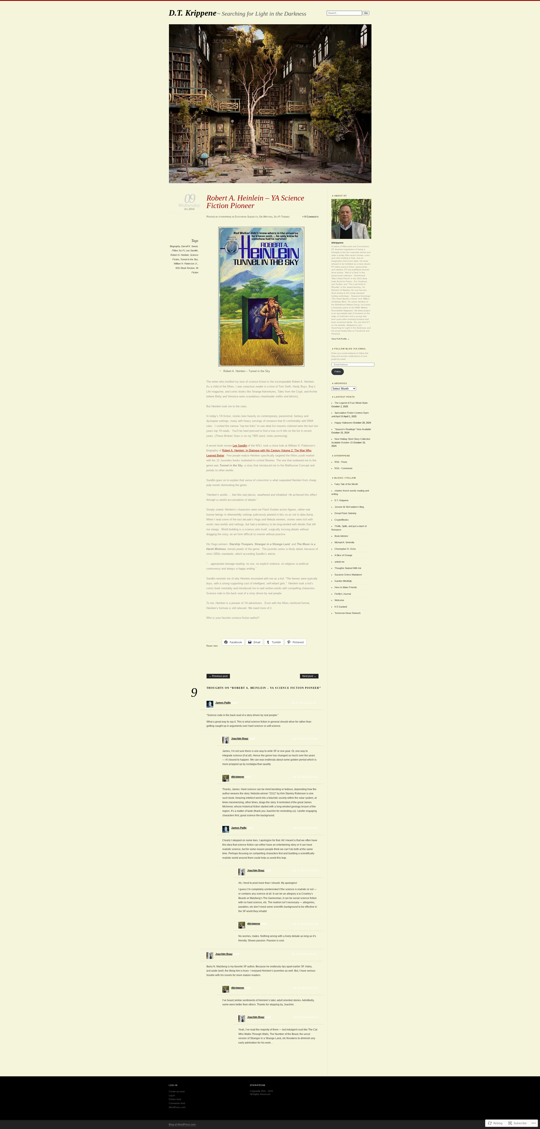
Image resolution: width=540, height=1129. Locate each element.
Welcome (339, 600)
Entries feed (175, 1099)
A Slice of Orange (343, 555)
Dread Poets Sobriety (345, 513)
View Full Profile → (340, 339)
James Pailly (223, 702)
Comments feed (177, 1103)
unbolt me (339, 561)
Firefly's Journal (343, 594)
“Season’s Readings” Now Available (353, 429)
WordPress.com (177, 1107)
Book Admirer (341, 536)
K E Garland (341, 606)
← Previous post (218, 676)
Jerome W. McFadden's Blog (349, 507)
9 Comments (311, 216)
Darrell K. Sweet (189, 246)
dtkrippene (225, 216)
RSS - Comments (343, 468)
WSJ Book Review (185, 268)
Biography (175, 246)
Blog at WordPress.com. (182, 1124)
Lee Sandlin (192, 250)
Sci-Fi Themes (282, 216)
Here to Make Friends (346, 587)
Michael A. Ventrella (344, 542)
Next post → (309, 676)
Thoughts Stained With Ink (348, 568)
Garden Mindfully (343, 581)
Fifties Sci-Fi (178, 250)
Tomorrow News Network (348, 613)
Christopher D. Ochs (345, 549)
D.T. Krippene (192, 12)
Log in (172, 1095)
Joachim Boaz (239, 738)
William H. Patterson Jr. (186, 263)
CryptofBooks (342, 519)
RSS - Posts (341, 462)
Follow (338, 371)
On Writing (266, 216)
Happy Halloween (343, 422)
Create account (177, 1091)
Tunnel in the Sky (189, 259)
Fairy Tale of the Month (346, 484)
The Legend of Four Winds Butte (351, 403)
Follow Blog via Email (350, 349)
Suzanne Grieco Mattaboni (348, 574)
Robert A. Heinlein (179, 255)
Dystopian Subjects (246, 216)
